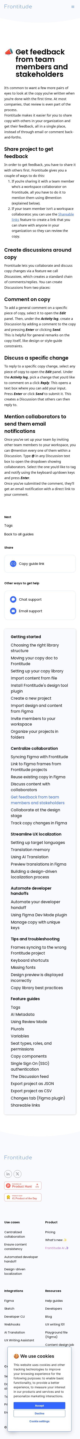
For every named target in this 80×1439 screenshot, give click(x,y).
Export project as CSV (31, 1091)
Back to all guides (19, 534)
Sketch (9, 1308)
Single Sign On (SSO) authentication (30, 1066)
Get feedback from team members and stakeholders (38, 800)
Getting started (26, 636)
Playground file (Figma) (56, 1334)
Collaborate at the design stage (35, 812)
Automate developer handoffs (31, 891)
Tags (15, 1007)
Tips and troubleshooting (35, 939)
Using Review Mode (29, 1021)
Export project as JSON (32, 1083)
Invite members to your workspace (33, 721)
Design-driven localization (14, 1271)
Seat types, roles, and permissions (31, 1046)
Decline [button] (39, 1413)
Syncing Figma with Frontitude (39, 756)
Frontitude (18, 7)
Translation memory (30, 849)
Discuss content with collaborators (30, 786)
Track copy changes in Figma (39, 823)
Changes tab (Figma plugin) (38, 1098)
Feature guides (25, 998)
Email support (30, 611)
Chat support (30, 599)
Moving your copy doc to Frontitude (34, 660)
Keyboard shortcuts (30, 960)
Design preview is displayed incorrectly (37, 977)
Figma (9, 1301)
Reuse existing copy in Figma (38, 777)
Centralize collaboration (34, 748)
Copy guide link (31, 563)
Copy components (29, 1056)
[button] (73, 7)
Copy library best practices (37, 987)
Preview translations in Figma (38, 864)
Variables (20, 1036)
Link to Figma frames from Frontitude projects (36, 766)
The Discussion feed (30, 1076)
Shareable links (25, 1105)
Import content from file (34, 678)
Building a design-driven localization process (34, 874)
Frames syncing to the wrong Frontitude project (38, 950)
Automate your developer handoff (35, 904)
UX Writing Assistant (19, 1340)
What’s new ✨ (56, 1240)
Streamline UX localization (36, 834)
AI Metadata (23, 1014)
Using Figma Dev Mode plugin (39, 915)
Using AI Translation (29, 857)
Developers (53, 1308)
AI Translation (14, 1332)
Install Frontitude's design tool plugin (39, 688)
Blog (48, 1316)
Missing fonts (23, 967)
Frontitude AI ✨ (57, 1248)
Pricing (50, 1232)
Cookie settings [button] (39, 1421)
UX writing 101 (55, 1324)
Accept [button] (39, 1405)
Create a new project (31, 698)
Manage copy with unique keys (35, 925)
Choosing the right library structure (35, 648)
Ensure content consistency (15, 1246)
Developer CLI (14, 1316)
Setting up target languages (38, 842)
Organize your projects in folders (34, 734)
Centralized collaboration (14, 1234)
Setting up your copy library (37, 671)
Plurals (17, 1029)
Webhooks (12, 1324)
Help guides (54, 1301)
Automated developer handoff (21, 1259)
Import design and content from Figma (36, 708)
